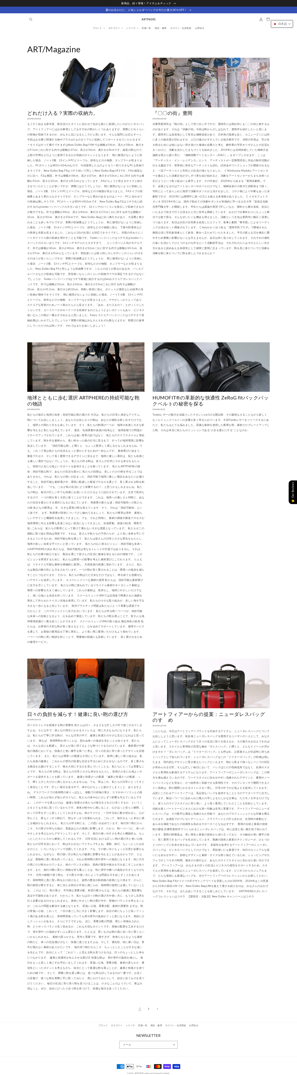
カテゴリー (116, 1025)
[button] (30, 19)
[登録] (173, 1045)
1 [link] (140, 1008)
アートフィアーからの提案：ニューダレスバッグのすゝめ (209, 717)
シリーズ (130, 1025)
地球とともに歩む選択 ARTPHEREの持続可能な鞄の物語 (83, 401)
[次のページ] (157, 1008)
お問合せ (193, 1025)
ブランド (103, 1025)
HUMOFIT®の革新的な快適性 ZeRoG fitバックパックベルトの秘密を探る (211, 401)
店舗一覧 (142, 1025)
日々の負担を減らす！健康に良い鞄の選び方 (77, 714)
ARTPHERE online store (144, 1073)
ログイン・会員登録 (175, 1025)
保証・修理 (156, 1025)
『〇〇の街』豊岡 (173, 113)
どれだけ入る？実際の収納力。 (62, 113)
